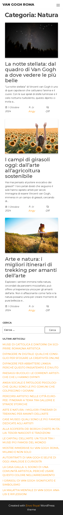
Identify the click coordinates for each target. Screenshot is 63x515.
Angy (31, 111)
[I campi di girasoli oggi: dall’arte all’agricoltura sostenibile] (31, 135)
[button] (58, 5)
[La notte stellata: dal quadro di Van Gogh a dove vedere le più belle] (31, 40)
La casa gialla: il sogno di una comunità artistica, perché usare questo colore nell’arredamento (29, 471)
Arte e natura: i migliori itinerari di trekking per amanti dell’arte (31, 267)
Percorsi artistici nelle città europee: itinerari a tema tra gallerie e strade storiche (29, 400)
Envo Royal (33, 505)
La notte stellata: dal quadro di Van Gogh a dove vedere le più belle (30, 72)
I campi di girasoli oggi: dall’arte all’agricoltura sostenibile (27, 167)
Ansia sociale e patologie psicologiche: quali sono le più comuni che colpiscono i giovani (30, 386)
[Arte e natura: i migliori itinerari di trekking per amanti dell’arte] (31, 235)
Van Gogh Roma (18, 5)
